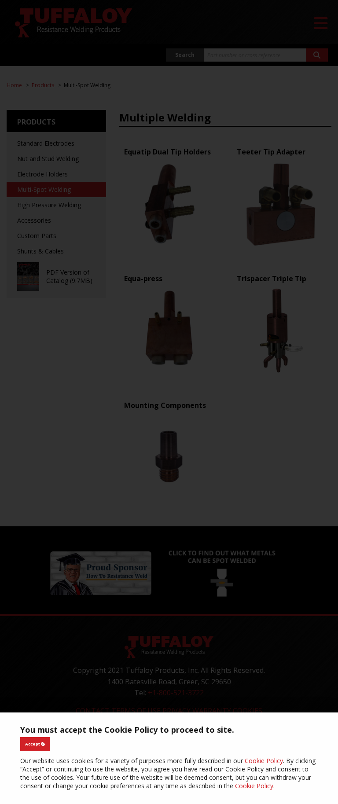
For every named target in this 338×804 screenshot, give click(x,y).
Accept (33, 744)
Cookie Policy (264, 760)
